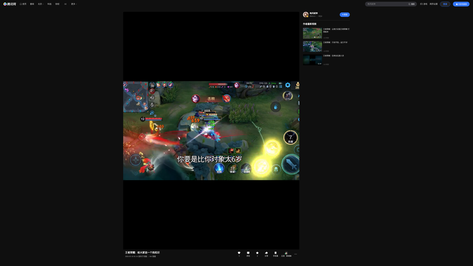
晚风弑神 (314, 13)
